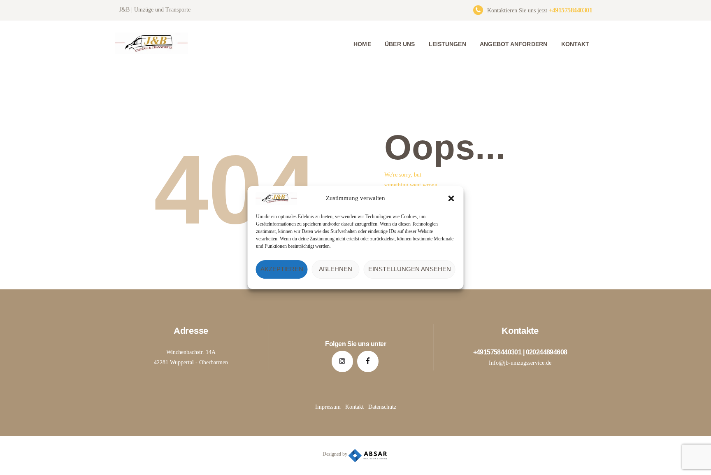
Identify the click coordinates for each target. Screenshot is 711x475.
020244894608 (546, 352)
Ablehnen (335, 268)
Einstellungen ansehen (409, 268)
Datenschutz (382, 407)
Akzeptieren (281, 268)
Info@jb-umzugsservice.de (520, 363)
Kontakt (354, 407)
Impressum (328, 407)
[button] (451, 198)
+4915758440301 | (499, 352)
